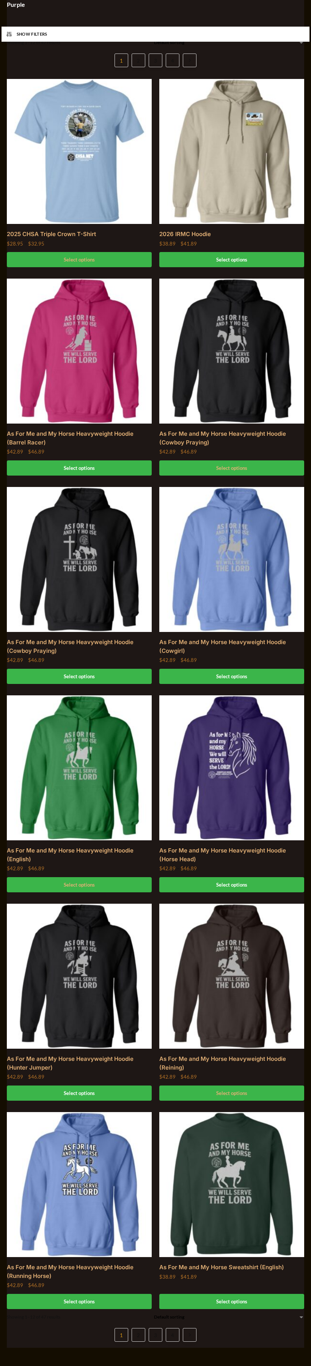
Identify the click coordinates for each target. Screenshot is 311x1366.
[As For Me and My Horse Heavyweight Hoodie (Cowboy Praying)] (231, 351)
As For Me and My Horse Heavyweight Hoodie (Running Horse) (70, 1271)
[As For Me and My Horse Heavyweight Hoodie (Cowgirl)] (231, 559)
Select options (79, 260)
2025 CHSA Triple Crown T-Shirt (51, 234)
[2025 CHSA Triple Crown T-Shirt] (79, 151)
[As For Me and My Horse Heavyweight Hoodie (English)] (79, 767)
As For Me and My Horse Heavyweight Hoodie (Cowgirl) (222, 646)
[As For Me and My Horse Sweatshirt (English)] (231, 1184)
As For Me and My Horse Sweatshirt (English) (221, 1267)
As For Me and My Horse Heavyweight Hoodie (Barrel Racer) (70, 438)
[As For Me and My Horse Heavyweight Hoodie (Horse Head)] (231, 767)
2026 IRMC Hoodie (185, 234)
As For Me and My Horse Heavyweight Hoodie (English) (70, 855)
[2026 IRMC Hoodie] (231, 151)
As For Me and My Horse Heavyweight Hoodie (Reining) (222, 1063)
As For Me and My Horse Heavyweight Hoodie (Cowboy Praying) (222, 438)
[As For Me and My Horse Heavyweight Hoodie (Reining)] (231, 976)
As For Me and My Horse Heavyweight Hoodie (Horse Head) (222, 855)
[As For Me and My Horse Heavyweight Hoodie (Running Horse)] (79, 1184)
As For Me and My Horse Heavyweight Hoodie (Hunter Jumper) (70, 1063)
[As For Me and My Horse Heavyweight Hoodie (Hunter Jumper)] (79, 976)
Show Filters (32, 34)
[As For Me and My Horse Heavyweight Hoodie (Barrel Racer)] (79, 351)
